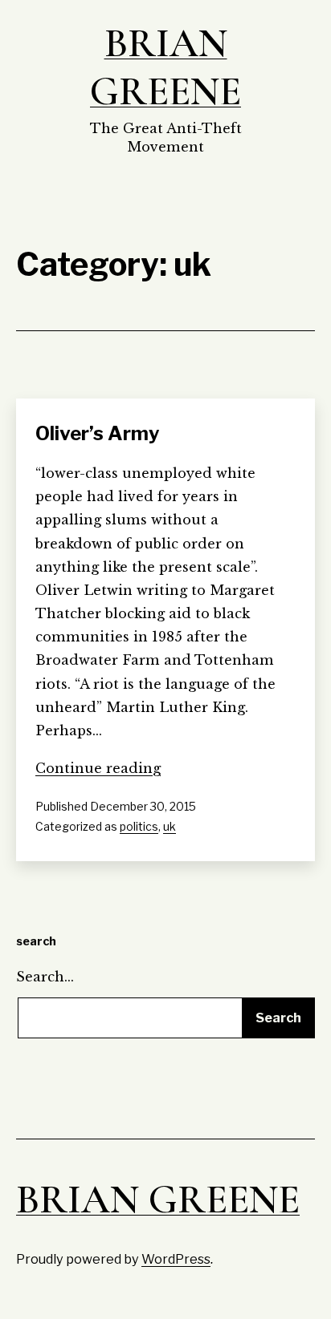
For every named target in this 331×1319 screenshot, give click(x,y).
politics (139, 826)
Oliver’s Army (97, 433)
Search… (45, 977)
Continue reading (98, 768)
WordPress (175, 1259)
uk (169, 826)
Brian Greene (165, 67)
